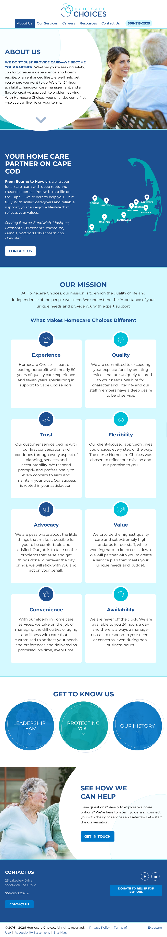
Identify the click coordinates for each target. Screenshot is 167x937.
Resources (88, 23)
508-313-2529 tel (17, 893)
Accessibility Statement (32, 932)
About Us (24, 23)
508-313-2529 (139, 23)
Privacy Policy (99, 927)
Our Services (47, 23)
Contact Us (110, 23)
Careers (68, 23)
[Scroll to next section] (40, 120)
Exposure (155, 927)
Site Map (60, 932)
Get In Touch (97, 836)
